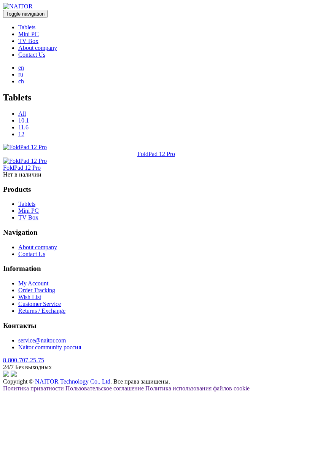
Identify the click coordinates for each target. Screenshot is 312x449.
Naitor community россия (49, 347)
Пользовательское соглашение (104, 388)
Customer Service (39, 304)
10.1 (23, 120)
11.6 (23, 127)
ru (20, 74)
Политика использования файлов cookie (197, 388)
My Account (33, 283)
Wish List (29, 297)
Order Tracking (36, 290)
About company (37, 48)
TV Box (28, 41)
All (22, 113)
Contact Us (31, 54)
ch (21, 81)
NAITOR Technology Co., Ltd (72, 381)
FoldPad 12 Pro (156, 154)
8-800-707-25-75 (23, 360)
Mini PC (28, 34)
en (21, 67)
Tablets (26, 27)
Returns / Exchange (41, 310)
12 (21, 134)
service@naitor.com (42, 340)
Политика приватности (33, 388)
